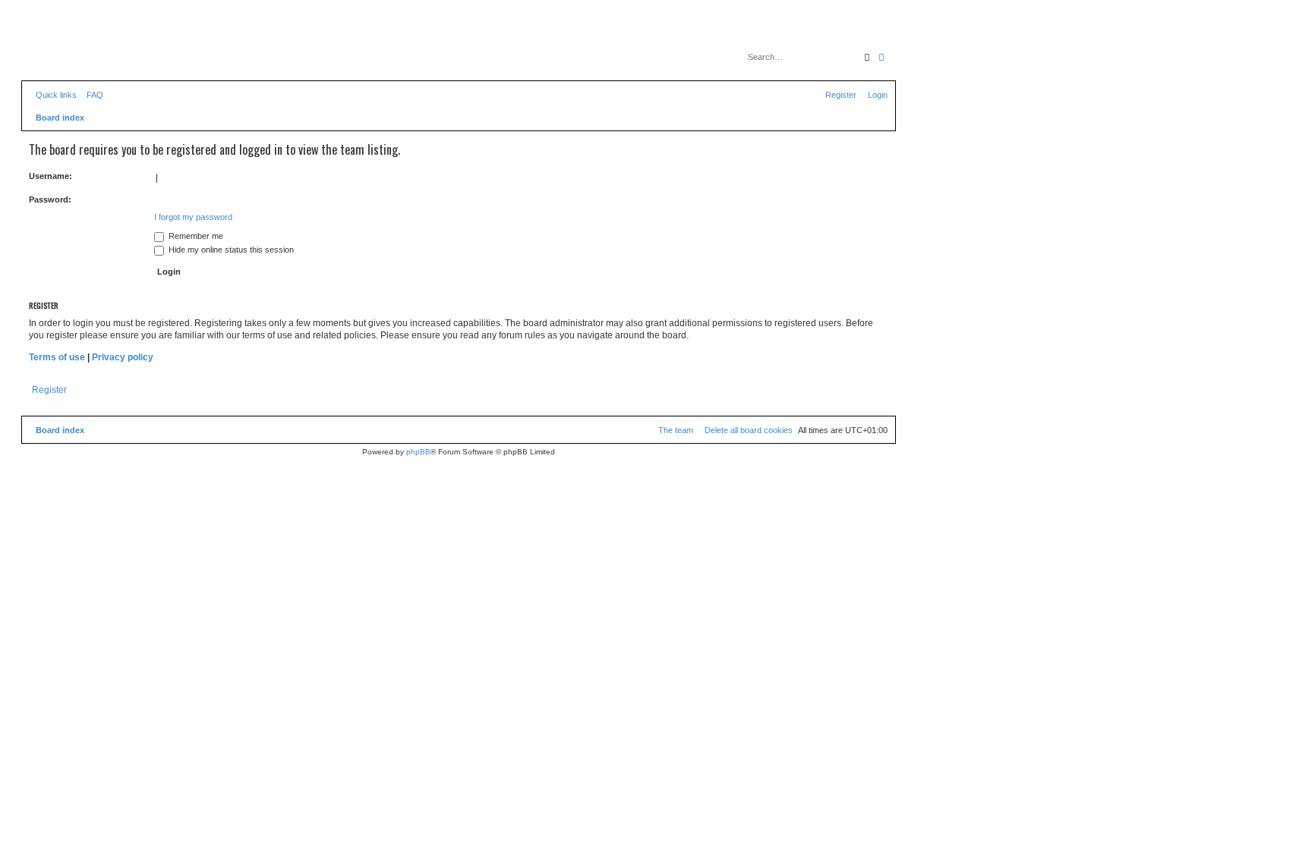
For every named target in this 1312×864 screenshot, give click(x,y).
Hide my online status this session (230, 249)
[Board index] (90, 49)
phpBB (418, 452)
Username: (50, 176)
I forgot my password (193, 216)
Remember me (194, 235)
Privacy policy (122, 357)
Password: (50, 199)
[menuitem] (91, 95)
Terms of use (57, 357)
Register (49, 390)
